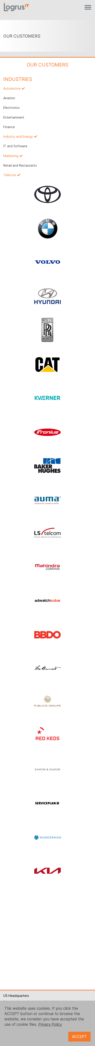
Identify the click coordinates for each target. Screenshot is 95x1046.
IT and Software (15, 146)
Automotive (12, 88)
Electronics (11, 107)
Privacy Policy (50, 1024)
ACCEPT (79, 1036)
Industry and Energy (18, 136)
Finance (9, 127)
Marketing (10, 156)
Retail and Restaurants (20, 165)
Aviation (9, 98)
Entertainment (13, 117)
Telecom (9, 175)
